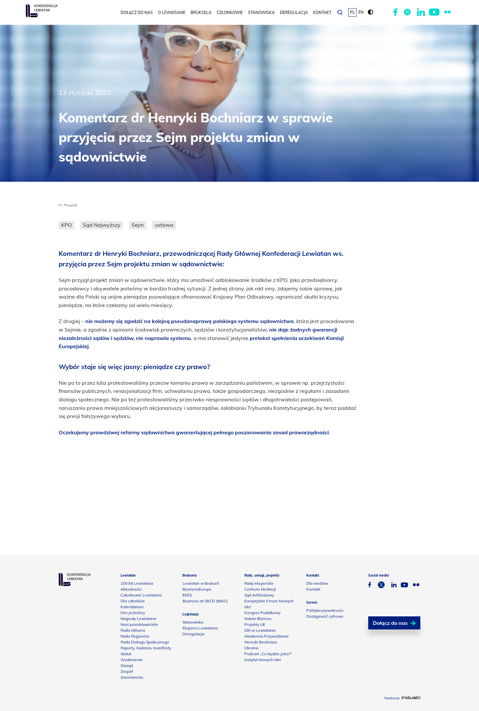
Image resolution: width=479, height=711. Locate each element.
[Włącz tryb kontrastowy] (370, 12)
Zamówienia (132, 677)
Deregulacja (294, 12)
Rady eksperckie (259, 583)
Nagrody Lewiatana (138, 618)
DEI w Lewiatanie (260, 630)
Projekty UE (254, 624)
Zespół (127, 671)
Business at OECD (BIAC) (205, 600)
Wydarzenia (131, 659)
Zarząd (127, 665)
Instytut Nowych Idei (262, 659)
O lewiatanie (171, 12)
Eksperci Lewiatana (200, 628)
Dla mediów (317, 583)
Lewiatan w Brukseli (200, 583)
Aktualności (131, 589)
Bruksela (201, 12)
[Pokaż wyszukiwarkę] (340, 12)
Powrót (70, 205)
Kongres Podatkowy (262, 612)
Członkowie (230, 12)
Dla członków (133, 600)
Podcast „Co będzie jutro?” (268, 653)
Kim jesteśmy (133, 612)
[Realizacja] (411, 698)
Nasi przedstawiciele (139, 624)
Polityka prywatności (324, 610)
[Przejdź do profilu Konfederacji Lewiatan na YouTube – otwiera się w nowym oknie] (434, 12)
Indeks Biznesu (257, 618)
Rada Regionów (135, 636)
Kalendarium (132, 606)
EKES (187, 595)
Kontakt (322, 12)
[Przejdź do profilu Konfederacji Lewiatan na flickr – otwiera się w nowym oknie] (447, 12)
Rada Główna (133, 630)
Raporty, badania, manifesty (146, 647)
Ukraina (251, 647)
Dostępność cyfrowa (324, 616)
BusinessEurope (196, 589)
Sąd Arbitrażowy (259, 595)
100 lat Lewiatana (137, 583)
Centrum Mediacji (260, 589)
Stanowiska (261, 12)
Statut (126, 653)
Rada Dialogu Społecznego (145, 642)
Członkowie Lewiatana (141, 595)
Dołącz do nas (137, 12)
